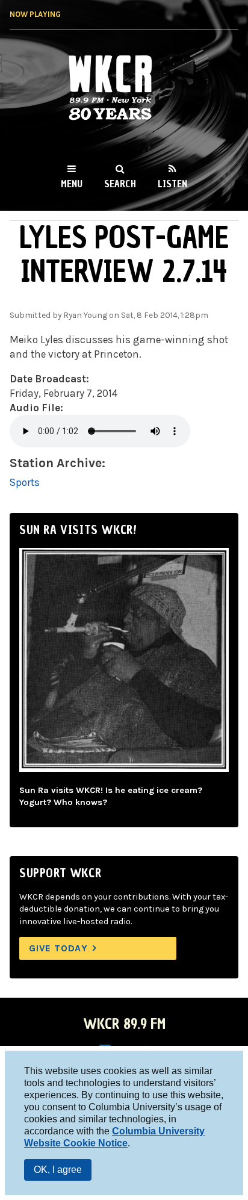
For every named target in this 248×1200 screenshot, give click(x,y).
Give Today (58, 948)
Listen (172, 183)
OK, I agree (58, 1169)
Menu (71, 183)
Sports (25, 482)
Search (120, 183)
